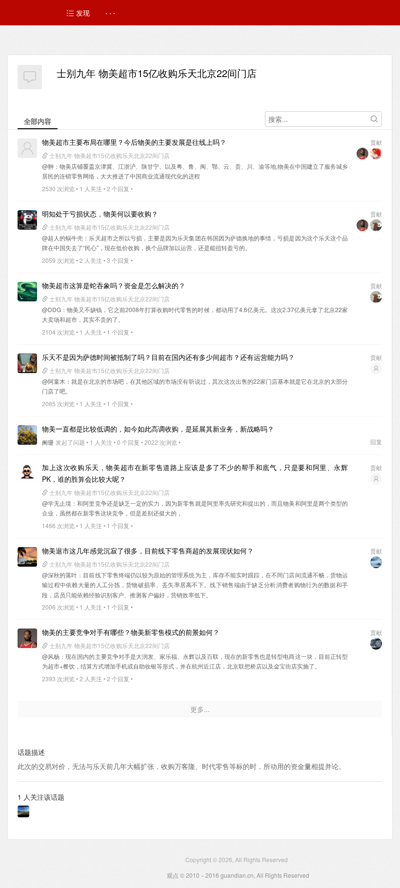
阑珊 (48, 442)
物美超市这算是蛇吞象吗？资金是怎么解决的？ (113, 285)
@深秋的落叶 (59, 575)
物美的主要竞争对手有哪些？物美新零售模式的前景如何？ (131, 632)
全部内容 (37, 121)
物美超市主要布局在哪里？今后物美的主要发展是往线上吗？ (134, 142)
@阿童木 (53, 381)
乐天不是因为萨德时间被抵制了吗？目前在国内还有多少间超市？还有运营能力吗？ (168, 357)
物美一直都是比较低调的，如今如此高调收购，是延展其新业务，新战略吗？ (158, 429)
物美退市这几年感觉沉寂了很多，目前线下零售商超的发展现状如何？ (148, 550)
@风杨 (51, 656)
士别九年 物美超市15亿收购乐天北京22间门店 (157, 73)
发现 (82, 13)
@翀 (48, 166)
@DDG (51, 309)
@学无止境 (56, 503)
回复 (376, 441)
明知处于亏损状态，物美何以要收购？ (100, 213)
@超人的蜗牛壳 (62, 238)
